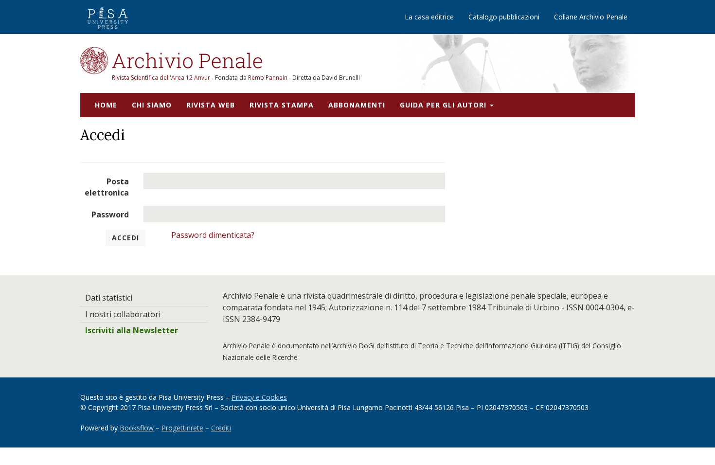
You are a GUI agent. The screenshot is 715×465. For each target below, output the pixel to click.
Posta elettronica (107, 187)
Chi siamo (152, 104)
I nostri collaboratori (123, 314)
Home (106, 104)
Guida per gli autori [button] (444, 104)
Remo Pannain (267, 77)
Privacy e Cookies (259, 397)
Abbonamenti (356, 104)
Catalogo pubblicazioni (503, 16)
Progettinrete (182, 427)
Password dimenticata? (212, 235)
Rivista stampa (282, 104)
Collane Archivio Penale (590, 16)
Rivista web (210, 104)
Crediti (221, 427)
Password (110, 214)
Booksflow (137, 427)
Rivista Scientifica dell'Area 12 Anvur (162, 77)
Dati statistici (108, 297)
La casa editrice (429, 16)
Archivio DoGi (354, 345)
